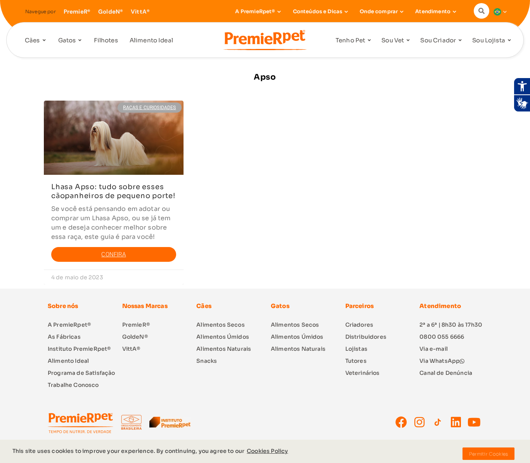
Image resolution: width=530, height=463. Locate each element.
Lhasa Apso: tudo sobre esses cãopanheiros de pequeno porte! (113, 191)
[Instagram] (419, 422)
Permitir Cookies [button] (488, 454)
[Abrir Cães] (44, 40)
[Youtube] (474, 422)
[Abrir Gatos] (80, 40)
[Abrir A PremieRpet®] (279, 12)
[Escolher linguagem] (498, 11)
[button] (483, 11)
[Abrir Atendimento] (454, 12)
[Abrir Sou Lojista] (509, 40)
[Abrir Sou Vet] (408, 40)
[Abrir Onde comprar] (402, 12)
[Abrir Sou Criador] (460, 40)
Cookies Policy (267, 450)
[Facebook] (401, 422)
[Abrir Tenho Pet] (369, 40)
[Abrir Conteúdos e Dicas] (346, 12)
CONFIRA (113, 254)
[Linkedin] (456, 422)
